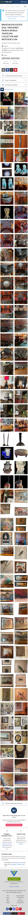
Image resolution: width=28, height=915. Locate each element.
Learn (7, 897)
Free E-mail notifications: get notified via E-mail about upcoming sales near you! (14, 891)
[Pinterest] (20, 908)
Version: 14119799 (14, 886)
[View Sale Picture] (6, 98)
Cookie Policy (20, 902)
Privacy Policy (20, 897)
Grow (7, 899)
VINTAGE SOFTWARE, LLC (17, 881)
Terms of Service (20, 895)
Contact (8, 902)
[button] (14, 75)
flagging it (21, 843)
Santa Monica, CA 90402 (19, 862)
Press (20, 899)
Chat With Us (15, 879)
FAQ (8, 895)
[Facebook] (7, 908)
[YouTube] (17, 908)
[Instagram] (13, 908)
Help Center (20, 901)
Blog (8, 901)
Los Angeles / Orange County (17, 864)
